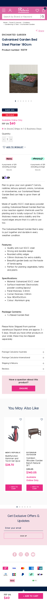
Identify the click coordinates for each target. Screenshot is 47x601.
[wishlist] (37, 10)
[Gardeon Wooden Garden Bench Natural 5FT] (34, 434)
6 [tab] (30, 506)
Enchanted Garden (27, 24)
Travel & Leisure (15, 22)
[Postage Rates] (23, 3)
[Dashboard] (10, 10)
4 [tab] (24, 506)
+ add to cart (30, 596)
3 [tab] (22, 506)
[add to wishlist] (21, 419)
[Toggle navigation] (3, 10)
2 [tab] (19, 506)
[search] (43, 16)
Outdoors (26, 22)
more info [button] (9, 169)
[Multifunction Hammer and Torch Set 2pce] (13, 434)
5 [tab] (27, 506)
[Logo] (23, 10)
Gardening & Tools (12, 24)
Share (41, 30)
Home (5, 22)
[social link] (15, 554)
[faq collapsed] (43, 352)
